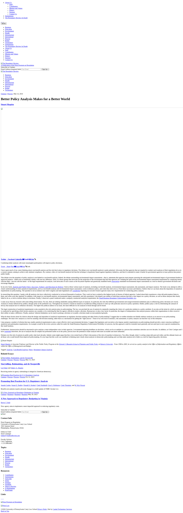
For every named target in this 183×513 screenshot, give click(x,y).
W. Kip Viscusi (80, 385)
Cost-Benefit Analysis (20, 350)
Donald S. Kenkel (30, 385)
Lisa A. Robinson (54, 385)
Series (7, 481)
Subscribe (8, 479)
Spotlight (8, 484)
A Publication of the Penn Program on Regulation (17, 65)
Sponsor (8, 58)
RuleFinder (9, 490)
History (7, 56)
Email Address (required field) (11, 69)
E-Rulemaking (10, 488)
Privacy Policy (42, 509)
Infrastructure (9, 35)
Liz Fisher (4, 368)
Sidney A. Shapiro (17, 368)
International (9, 37)
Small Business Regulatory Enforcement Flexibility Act (117, 298)
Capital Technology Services (62, 509)
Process (7, 39)
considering (76, 291)
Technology (9, 42)
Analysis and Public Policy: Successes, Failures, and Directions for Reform (38, 287)
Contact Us (9, 60)
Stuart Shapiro (7, 104)
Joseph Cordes (6, 385)
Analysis (9, 350)
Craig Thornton (66, 385)
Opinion (3, 94)
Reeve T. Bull (5, 403)
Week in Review (10, 486)
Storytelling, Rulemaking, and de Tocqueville (20, 364)
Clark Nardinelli (41, 385)
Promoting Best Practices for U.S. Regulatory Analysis (24, 381)
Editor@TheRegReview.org (10, 436)
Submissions (9, 44)
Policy (31, 350)
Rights (7, 41)
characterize (115, 281)
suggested (7, 331)
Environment (9, 31)
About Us (8, 48)
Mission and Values (11, 54)
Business (8, 27)
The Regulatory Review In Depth (16, 46)
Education (8, 29)
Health (7, 33)
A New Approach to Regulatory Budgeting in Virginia (24, 398)
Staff (6, 50)
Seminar (8, 483)
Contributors (9, 52)
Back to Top (5, 511)
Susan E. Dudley (17, 385)
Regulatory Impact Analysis (43, 350)
